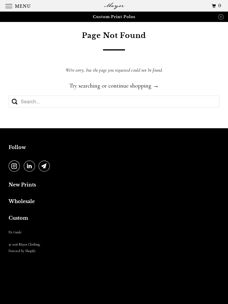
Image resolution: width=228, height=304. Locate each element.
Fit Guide (15, 232)
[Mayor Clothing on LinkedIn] (30, 166)
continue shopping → (133, 85)
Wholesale (22, 201)
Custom (18, 218)
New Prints (22, 185)
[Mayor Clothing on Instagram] (15, 166)
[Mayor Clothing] (114, 6)
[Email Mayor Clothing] (45, 166)
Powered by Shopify (22, 251)
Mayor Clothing (29, 244)
